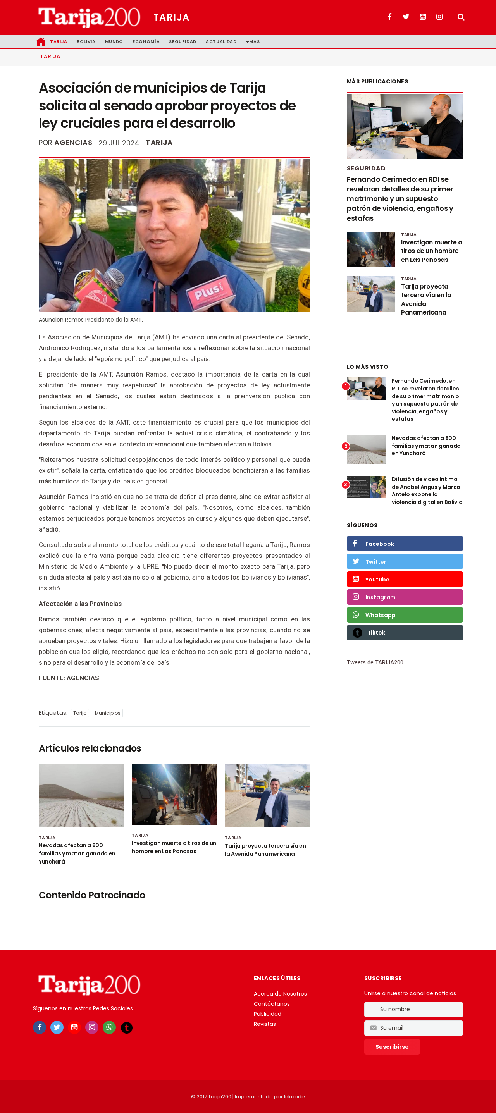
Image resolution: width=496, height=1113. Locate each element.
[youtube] (74, 1027)
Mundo (114, 41)
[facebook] (39, 1027)
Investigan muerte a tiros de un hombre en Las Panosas (174, 847)
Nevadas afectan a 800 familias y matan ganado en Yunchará (77, 853)
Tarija (171, 17)
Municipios (108, 713)
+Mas (253, 41)
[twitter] (57, 1027)
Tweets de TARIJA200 (375, 662)
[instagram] (91, 1027)
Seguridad (182, 41)
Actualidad (221, 41)
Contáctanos (272, 1004)
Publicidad (267, 1014)
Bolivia (86, 41)
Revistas (265, 1024)
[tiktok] (126, 1027)
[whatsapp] (109, 1027)
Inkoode (294, 1096)
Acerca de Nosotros (280, 994)
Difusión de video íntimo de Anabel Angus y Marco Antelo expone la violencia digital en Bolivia (427, 490)
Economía (146, 41)
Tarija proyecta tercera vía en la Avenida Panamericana (265, 850)
